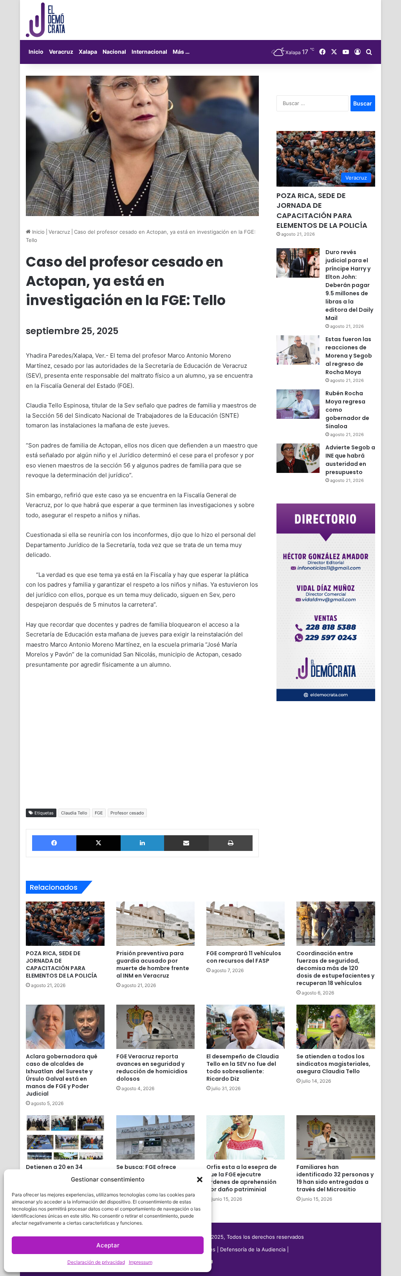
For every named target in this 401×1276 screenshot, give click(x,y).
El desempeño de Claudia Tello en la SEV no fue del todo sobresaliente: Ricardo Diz (242, 1067)
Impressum (140, 1262)
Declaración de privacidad (96, 1262)
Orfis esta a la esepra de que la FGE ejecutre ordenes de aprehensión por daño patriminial (241, 1178)
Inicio (36, 51)
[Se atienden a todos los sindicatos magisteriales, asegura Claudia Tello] (335, 1027)
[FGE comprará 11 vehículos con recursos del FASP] (245, 924)
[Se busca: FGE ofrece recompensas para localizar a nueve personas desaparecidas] (155, 1137)
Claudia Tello (74, 813)
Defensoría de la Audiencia (252, 1249)
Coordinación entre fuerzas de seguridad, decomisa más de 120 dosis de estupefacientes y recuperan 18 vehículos (335, 968)
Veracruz (61, 51)
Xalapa (88, 51)
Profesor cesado (127, 813)
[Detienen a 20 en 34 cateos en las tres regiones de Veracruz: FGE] (65, 1137)
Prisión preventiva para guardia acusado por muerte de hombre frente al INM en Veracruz (152, 964)
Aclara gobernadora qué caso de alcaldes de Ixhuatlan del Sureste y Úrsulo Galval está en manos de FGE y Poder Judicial (62, 1075)
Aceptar (107, 1245)
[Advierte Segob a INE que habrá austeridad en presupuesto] (298, 458)
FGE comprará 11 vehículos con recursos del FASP (243, 957)
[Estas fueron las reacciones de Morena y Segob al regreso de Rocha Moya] (298, 350)
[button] (200, 1179)
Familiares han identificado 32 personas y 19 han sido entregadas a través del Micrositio (335, 1178)
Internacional (149, 51)
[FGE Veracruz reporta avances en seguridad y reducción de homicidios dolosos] (155, 1027)
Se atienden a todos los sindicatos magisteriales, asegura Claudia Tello (333, 1063)
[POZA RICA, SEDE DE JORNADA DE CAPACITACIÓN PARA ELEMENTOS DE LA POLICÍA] (65, 924)
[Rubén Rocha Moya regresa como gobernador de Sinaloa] (298, 404)
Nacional (114, 51)
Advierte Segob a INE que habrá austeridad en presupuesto (350, 460)
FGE (99, 813)
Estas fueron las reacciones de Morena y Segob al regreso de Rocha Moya (348, 355)
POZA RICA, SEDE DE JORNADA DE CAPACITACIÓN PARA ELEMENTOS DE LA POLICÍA (321, 210)
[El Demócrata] (45, 20)
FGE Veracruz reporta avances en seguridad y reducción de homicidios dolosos (152, 1067)
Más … (181, 51)
